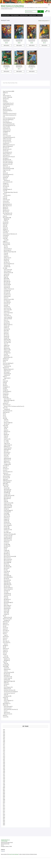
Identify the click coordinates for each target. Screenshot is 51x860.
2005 (4, 795)
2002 (4, 790)
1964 (4, 734)
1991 (4, 774)
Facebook (3, 851)
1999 (4, 786)
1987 (4, 768)
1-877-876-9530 (4, 841)
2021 (4, 818)
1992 (4, 775)
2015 (4, 810)
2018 (4, 814)
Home (4, 82)
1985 (4, 765)
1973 (4, 747)
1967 (4, 738)
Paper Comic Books (11, 82)
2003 (4, 792)
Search (41, 11)
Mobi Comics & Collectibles (12, 6)
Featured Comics (24, 15)
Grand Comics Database (13, 854)
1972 (4, 746)
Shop (6, 82)
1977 (4, 753)
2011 (4, 804)
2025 (4, 824)
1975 (4, 750)
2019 (4, 815)
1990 (4, 772)
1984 (4, 763)
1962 (4, 731)
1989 (4, 771)
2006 (4, 796)
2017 (4, 813)
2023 (4, 821)
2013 (4, 807)
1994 (4, 778)
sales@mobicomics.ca (5, 839)
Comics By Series (6, 15)
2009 (4, 801)
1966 (4, 737)
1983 (4, 762)
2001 (4, 789)
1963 (4, 732)
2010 (4, 802)
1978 (4, 755)
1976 (4, 752)
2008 (4, 799)
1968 (4, 740)
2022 (4, 820)
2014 (4, 808)
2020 (4, 817)
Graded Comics (32, 15)
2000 (4, 787)
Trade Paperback (15, 15)
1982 (4, 760)
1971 (4, 744)
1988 (4, 769)
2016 (4, 811)
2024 (4, 823)
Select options (6, 45)
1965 (4, 735)
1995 (4, 780)
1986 (4, 766)
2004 (4, 793)
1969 (4, 741)
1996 (4, 781)
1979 (4, 756)
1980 (4, 758)
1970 (4, 743)
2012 (4, 805)
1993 (4, 777)
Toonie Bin (39, 15)
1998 (4, 784)
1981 (4, 759)
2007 (4, 798)
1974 (4, 749)
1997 (4, 783)
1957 (4, 729)
